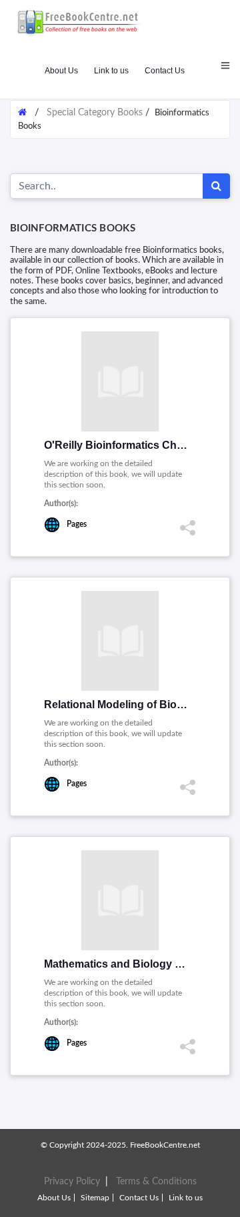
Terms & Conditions (156, 1181)
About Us (61, 70)
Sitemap (95, 1198)
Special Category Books (96, 112)
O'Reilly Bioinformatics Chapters (126, 445)
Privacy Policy (72, 1181)
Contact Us (165, 70)
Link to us (111, 70)
